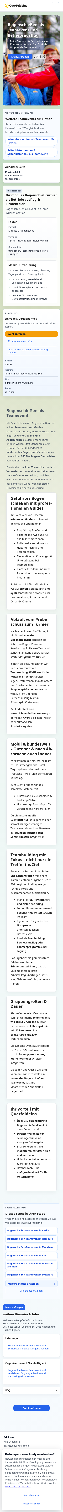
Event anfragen (20, 56)
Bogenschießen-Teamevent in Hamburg (30, 1238)
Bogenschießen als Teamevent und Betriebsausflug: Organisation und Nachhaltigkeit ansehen (27, 1373)
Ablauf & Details (14, 175)
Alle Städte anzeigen (31, 1290)
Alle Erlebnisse (12, 1441)
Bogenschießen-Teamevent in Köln (27, 1255)
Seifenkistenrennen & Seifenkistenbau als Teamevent (27, 152)
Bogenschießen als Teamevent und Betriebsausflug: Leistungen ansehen (28, 1347)
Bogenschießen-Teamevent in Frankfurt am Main (30, 1265)
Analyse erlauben (31, 1503)
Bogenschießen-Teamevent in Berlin (28, 1230)
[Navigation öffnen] (55, 5)
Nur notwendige (31, 1495)
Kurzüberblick (13, 172)
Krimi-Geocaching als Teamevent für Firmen (30, 141)
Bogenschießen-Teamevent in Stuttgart (30, 1274)
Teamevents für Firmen (16, 1445)
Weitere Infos (12, 179)
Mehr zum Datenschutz (18, 1486)
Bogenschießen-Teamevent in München (30, 1247)
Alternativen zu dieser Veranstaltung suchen (28, 351)
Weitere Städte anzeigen (23, 1283)
